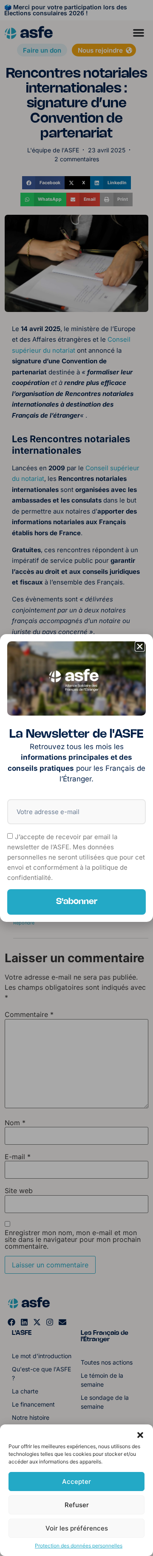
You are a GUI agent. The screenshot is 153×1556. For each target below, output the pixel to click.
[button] (140, 1435)
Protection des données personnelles (78, 1545)
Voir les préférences (76, 1528)
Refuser (77, 1505)
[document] (76, 778)
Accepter (76, 1481)
